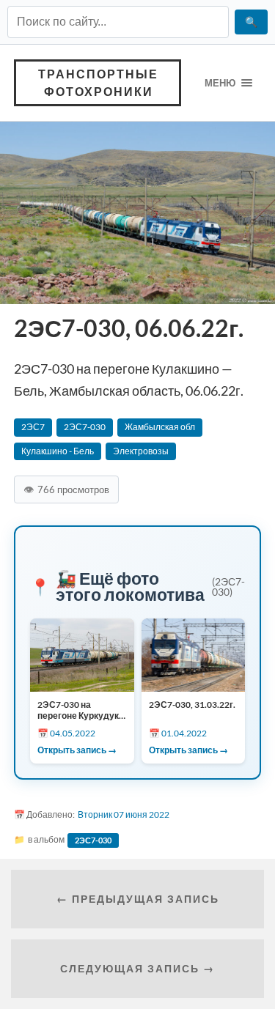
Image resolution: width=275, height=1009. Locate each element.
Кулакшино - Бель (57, 451)
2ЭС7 (33, 426)
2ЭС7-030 (85, 426)
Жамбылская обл (160, 426)
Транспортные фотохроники (98, 82)
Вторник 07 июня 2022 (123, 814)
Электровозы (141, 451)
